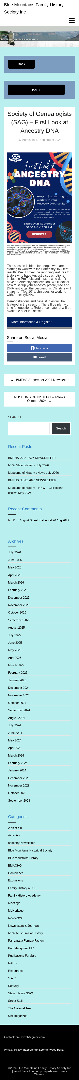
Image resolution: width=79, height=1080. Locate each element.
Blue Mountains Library (23, 858)
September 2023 (19, 800)
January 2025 (17, 680)
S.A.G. (12, 978)
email (42, 357)
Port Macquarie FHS (21, 948)
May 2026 (14, 567)
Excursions (15, 880)
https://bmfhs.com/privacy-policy (43, 1049)
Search (14, 417)
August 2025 (16, 627)
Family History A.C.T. (22, 888)
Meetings (14, 903)
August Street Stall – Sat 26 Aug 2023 (44, 520)
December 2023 (18, 778)
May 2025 (14, 650)
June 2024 (15, 732)
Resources (15, 970)
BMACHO (15, 865)
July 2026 (14, 552)
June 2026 (15, 560)
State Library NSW (20, 993)
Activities (14, 835)
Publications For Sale (22, 955)
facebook (42, 348)
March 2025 (16, 665)
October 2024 (17, 702)
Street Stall (15, 1000)
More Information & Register (31, 322)
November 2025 (18, 605)
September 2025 (19, 620)
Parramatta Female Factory (26, 940)
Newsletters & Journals (23, 925)
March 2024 (16, 755)
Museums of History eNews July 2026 (33, 472)
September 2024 (19, 710)
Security (13, 985)
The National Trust (20, 1008)
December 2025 (18, 597)
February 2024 (17, 763)
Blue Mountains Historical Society (30, 850)
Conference (15, 873)
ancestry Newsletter (21, 842)
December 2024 (18, 687)
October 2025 (17, 612)
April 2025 (14, 657)
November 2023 (18, 785)
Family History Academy (24, 895)
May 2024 (14, 740)
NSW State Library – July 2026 (28, 465)
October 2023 (17, 793)
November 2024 (18, 695)
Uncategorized (17, 1015)
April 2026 (14, 575)
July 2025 (14, 635)
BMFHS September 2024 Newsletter (42, 380)
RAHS (12, 963)
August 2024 (16, 718)
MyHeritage (15, 910)
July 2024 (14, 725)
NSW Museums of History (25, 933)
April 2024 (14, 748)
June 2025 (15, 642)
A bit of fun (15, 828)
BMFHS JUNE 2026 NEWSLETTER (32, 480)
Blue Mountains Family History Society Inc (34, 8)
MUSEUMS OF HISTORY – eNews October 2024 (39, 399)
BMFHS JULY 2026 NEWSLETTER (32, 457)
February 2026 (17, 590)
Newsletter (15, 918)
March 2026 (16, 582)
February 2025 (17, 672)
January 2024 (17, 770)
